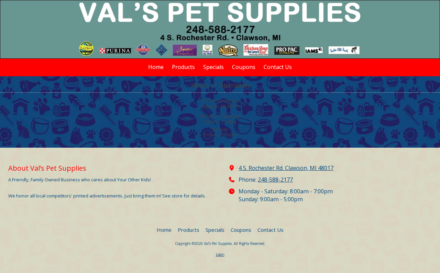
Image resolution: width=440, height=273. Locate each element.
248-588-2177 (275, 179)
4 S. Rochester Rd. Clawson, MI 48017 (286, 168)
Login (220, 254)
